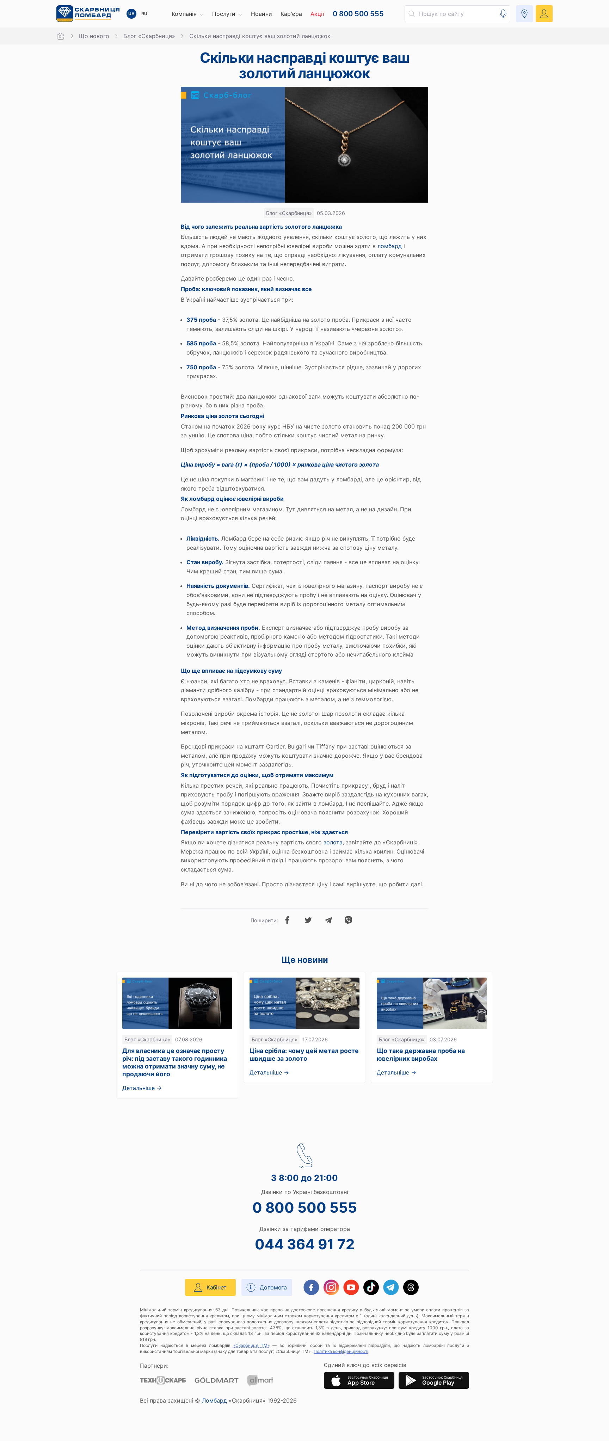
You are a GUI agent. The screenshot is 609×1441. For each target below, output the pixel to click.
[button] (187, 13)
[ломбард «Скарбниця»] (87, 13)
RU (144, 13)
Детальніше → (142, 1087)
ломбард (389, 246)
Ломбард (214, 1400)
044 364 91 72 (305, 1244)
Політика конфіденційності (341, 1351)
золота (333, 842)
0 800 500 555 (304, 1207)
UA (131, 13)
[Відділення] (524, 13)
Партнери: (154, 1365)
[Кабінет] (544, 13)
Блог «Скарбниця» (149, 35)
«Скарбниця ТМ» (251, 1345)
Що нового (94, 35)
